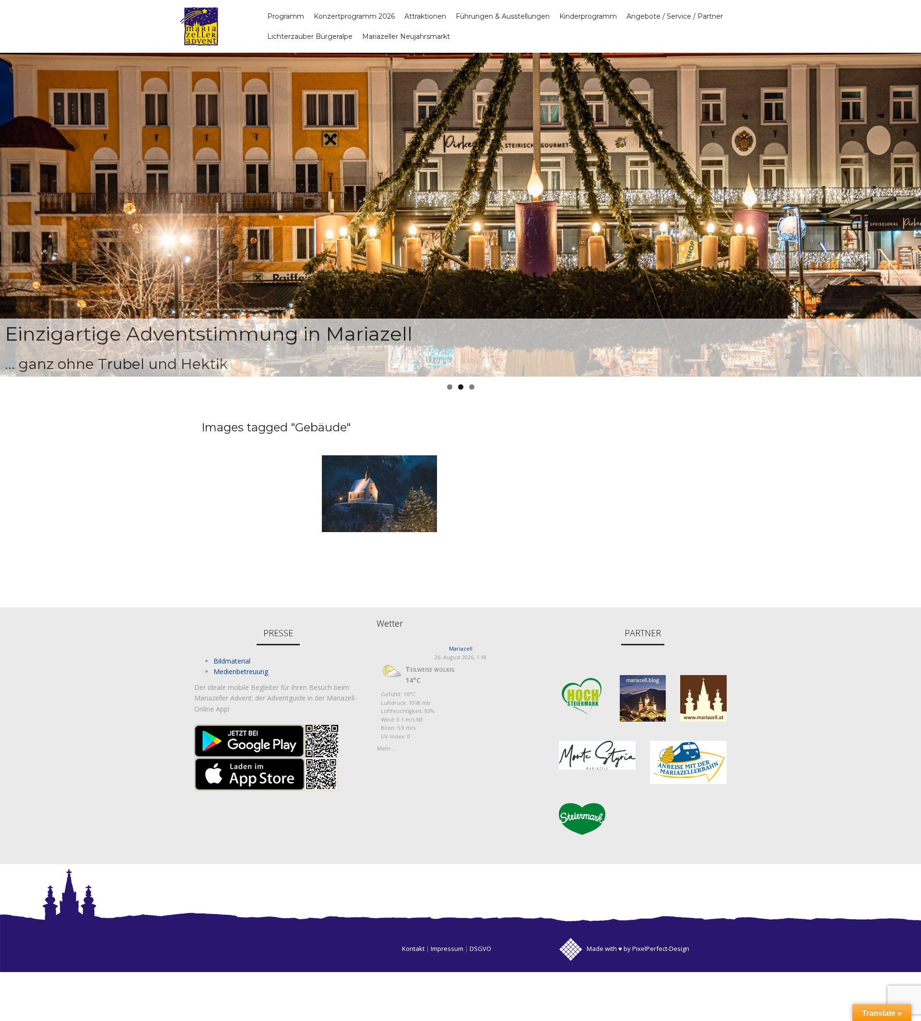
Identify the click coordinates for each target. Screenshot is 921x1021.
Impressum (447, 948)
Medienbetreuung (240, 671)
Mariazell (460, 648)
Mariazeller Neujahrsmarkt (406, 36)
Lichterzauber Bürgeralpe (310, 36)
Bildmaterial (231, 660)
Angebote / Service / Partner (674, 16)
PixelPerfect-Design (660, 948)
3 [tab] (471, 387)
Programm (285, 16)
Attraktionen (425, 16)
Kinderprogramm (588, 16)
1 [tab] (449, 387)
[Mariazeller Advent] (199, 25)
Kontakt (413, 948)
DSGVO (480, 948)
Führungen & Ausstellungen (503, 16)
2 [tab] (460, 387)
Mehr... (386, 747)
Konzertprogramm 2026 (354, 16)
